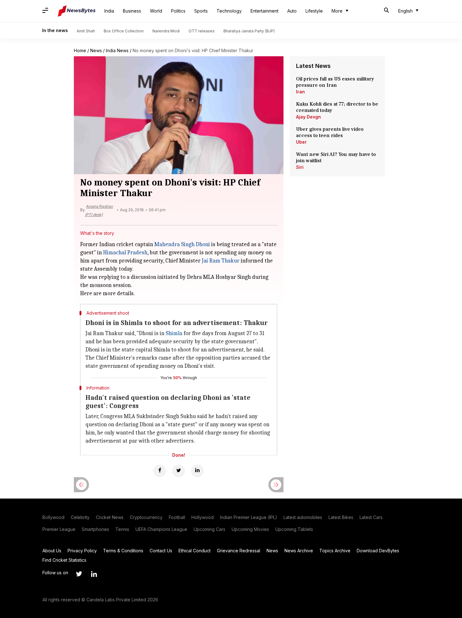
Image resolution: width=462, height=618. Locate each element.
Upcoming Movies (250, 529)
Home (80, 50)
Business (132, 11)
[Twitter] (178, 471)
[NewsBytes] (77, 11)
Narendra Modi (166, 31)
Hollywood (202, 517)
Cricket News (110, 517)
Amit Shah (86, 31)
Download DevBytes (378, 550)
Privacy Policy (82, 550)
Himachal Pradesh (125, 252)
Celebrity (80, 517)
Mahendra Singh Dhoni (182, 244)
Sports (201, 11)
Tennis (122, 529)
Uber (301, 142)
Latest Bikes (340, 517)
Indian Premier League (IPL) (248, 517)
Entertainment (264, 11)
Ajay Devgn (308, 116)
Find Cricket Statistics (64, 560)
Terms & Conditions (123, 550)
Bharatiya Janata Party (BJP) (249, 31)
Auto (292, 11)
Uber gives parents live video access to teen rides (330, 132)
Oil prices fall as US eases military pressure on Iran (335, 82)
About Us (51, 550)
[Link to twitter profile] (78, 574)
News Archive (298, 550)
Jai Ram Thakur (220, 260)
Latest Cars (371, 517)
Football (177, 517)
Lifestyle (314, 11)
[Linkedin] (197, 471)
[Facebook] (159, 471)
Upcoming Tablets (294, 529)
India (109, 11)
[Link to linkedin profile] (94, 574)
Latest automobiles (302, 517)
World (156, 11)
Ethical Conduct (195, 550)
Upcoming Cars (209, 529)
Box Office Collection (124, 31)
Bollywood (53, 517)
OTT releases (202, 31)
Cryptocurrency (146, 517)
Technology (229, 11)
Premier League (58, 529)
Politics (178, 11)
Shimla (174, 333)
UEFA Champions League (161, 529)
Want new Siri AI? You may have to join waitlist (336, 157)
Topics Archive (334, 550)
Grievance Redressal (238, 550)
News (96, 50)
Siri (300, 167)
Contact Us (161, 550)
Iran (300, 91)
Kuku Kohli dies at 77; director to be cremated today (337, 107)
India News (117, 50)
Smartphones (95, 529)
